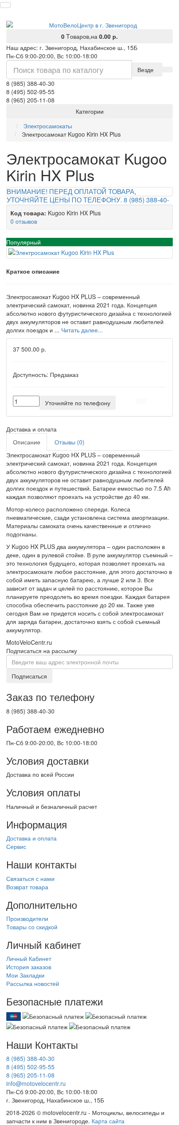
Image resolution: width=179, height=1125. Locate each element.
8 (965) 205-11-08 (30, 1075)
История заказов (28, 967)
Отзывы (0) (70, 442)
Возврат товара (27, 887)
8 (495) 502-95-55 (30, 1067)
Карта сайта (108, 1121)
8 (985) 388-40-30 (30, 1058)
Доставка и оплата (31, 838)
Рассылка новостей (32, 983)
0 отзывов (23, 221)
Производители (27, 918)
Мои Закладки (25, 975)
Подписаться (29, 676)
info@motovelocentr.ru (36, 1083)
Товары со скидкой (31, 927)
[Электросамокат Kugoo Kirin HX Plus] (89, 252)
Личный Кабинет (28, 958)
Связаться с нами (30, 878)
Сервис (16, 846)
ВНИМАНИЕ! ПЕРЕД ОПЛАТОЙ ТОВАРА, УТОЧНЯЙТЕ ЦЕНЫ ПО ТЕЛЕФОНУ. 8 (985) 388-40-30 (88, 200)
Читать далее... (82, 330)
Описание (26, 442)
